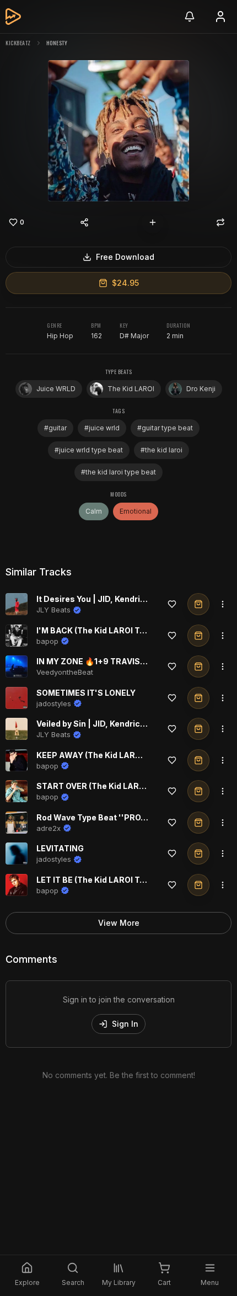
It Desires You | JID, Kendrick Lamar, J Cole (120, 599)
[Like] (172, 604)
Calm (93, 511)
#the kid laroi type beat (118, 472)
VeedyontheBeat (64, 672)
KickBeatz (18, 43)
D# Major (134, 336)
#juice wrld (102, 428)
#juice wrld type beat (89, 450)
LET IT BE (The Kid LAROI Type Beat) (106, 879)
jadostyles (53, 703)
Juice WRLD (56, 389)
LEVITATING (60, 848)
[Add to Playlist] (153, 222)
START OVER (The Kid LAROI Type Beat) (113, 786)
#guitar (55, 428)
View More (118, 922)
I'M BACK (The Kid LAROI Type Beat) (106, 630)
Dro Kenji (201, 389)
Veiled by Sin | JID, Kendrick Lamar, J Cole (118, 723)
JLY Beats (53, 609)
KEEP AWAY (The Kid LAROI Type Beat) (111, 755)
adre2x (48, 828)
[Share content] (84, 222)
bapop (47, 641)
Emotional (136, 511)
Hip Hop (60, 336)
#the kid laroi (161, 450)
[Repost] (220, 222)
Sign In (125, 1023)
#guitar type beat (165, 428)
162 (96, 336)
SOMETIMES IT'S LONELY (86, 692)
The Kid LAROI (130, 389)
